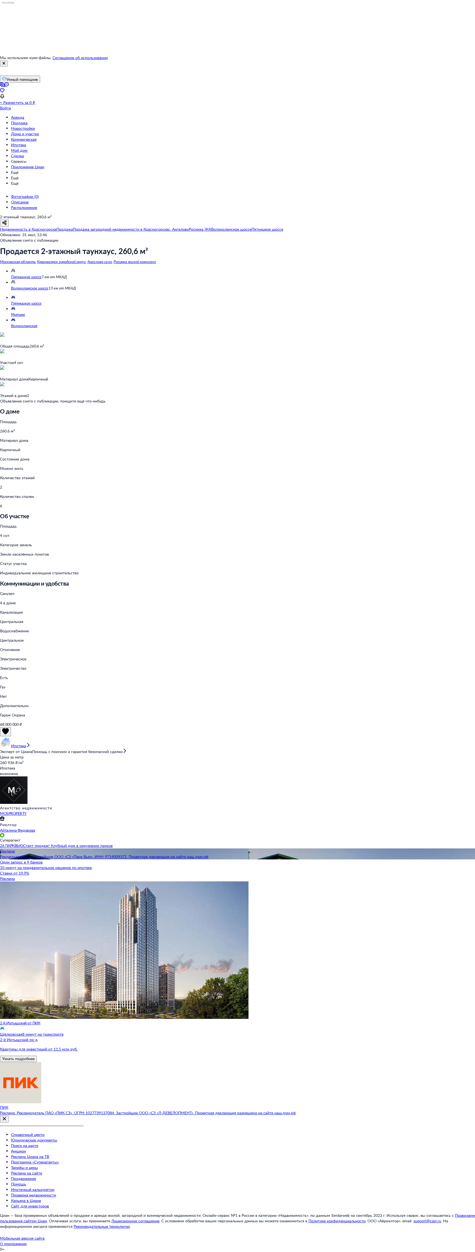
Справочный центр (28, 1134)
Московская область (17, 261)
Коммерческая (24, 139)
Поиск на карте (24, 1145)
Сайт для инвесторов (30, 1206)
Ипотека (18, 144)
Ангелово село (99, 261)
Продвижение (23, 1178)
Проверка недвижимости (33, 1195)
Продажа (19, 122)
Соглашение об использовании (80, 57)
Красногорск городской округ (61, 261)
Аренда (17, 117)
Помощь (18, 1184)
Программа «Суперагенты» (35, 1162)
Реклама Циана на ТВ (30, 1156)
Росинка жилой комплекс (135, 261)
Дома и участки (25, 133)
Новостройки (23, 128)
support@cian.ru (427, 1220)
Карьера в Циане (26, 1200)
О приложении (13, 1243)
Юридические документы (34, 1140)
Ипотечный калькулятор (32, 1189)
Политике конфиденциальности (337, 1220)
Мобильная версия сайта (22, 1238)
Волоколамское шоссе (29, 288)
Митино (18, 314)
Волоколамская (24, 325)
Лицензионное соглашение (135, 1220)
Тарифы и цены (24, 1167)
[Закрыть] (4, 63)
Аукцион (18, 1151)
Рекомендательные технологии (102, 1226)
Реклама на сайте (26, 1173)
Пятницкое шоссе (26, 276)
